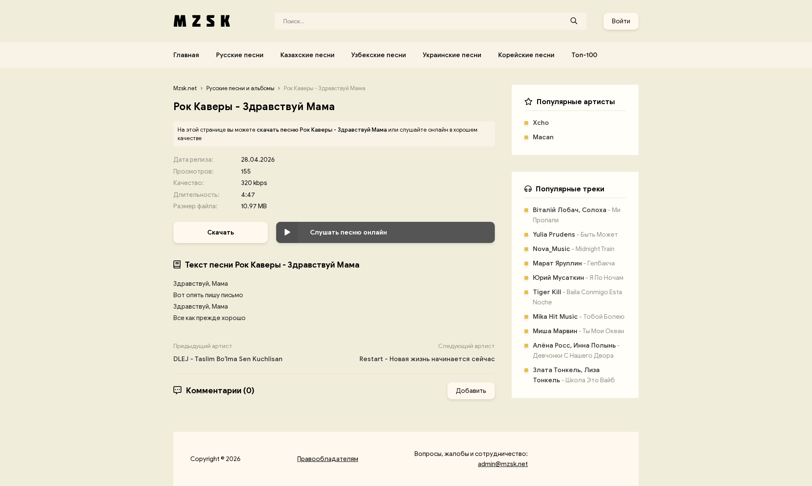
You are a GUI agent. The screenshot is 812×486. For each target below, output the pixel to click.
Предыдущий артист (228, 352)
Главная (186, 55)
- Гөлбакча (574, 263)
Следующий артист (427, 352)
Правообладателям (327, 459)
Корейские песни (526, 55)
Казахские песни (307, 55)
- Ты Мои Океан (578, 331)
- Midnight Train (573, 249)
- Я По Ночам (578, 278)
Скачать (220, 232)
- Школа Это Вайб (574, 375)
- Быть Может (575, 234)
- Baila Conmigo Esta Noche (577, 297)
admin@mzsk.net (503, 464)
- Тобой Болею (579, 316)
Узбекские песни (378, 55)
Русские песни (239, 55)
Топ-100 (584, 55)
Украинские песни (452, 55)
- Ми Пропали (576, 215)
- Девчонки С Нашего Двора (576, 350)
